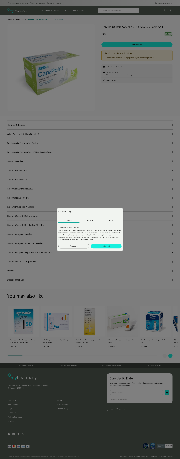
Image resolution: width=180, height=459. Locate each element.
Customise (74, 246)
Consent (69, 220)
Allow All (106, 246)
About (111, 220)
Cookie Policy (88, 239)
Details (90, 220)
